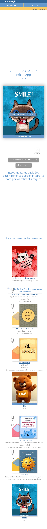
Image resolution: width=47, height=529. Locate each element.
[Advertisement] (23, 36)
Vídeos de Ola (23, 165)
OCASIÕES (11, 5)
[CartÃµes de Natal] (3, 9)
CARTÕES (35, 5)
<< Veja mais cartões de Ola (23, 160)
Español (42, 9)
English (35, 9)
